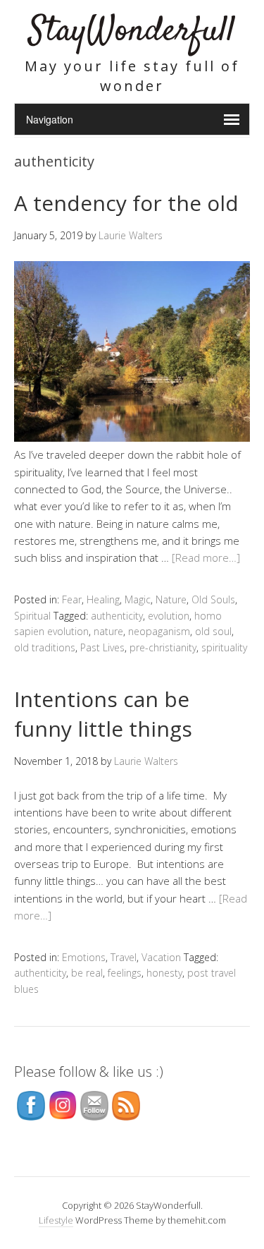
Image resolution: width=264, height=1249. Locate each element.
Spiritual (32, 615)
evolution (168, 615)
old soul (213, 631)
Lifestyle (56, 1220)
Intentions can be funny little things (103, 713)
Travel (124, 957)
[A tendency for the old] (132, 437)
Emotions (84, 957)
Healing (103, 599)
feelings (125, 972)
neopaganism (159, 631)
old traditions (44, 647)
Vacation (161, 957)
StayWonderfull (132, 31)
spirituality (224, 647)
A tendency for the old (126, 202)
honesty (164, 972)
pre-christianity (163, 647)
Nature (171, 599)
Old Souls (213, 599)
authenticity (117, 615)
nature (108, 631)
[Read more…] (206, 557)
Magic (138, 599)
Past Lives (102, 647)
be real (87, 972)
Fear (72, 599)
